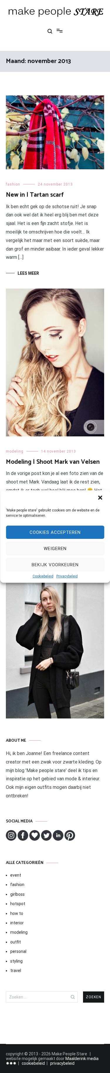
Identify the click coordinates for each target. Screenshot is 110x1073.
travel (15, 970)
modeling (14, 451)
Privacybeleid (67, 576)
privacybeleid (62, 1063)
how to (16, 913)
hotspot (17, 903)
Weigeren (55, 548)
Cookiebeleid (43, 576)
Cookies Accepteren (55, 532)
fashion (13, 184)
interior (17, 922)
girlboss (17, 894)
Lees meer (28, 273)
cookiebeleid (33, 1063)
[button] (100, 498)
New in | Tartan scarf (35, 195)
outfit (15, 942)
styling (16, 961)
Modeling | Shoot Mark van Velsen (53, 462)
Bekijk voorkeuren (55, 564)
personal (18, 951)
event (15, 875)
